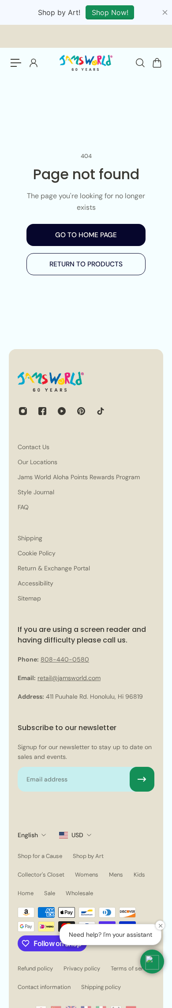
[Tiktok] (100, 411)
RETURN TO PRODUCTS (86, 264)
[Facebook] (42, 411)
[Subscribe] (142, 779)
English (28, 835)
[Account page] (33, 63)
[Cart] (156, 63)
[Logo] (86, 62)
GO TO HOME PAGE (86, 235)
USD (77, 835)
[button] (152, 961)
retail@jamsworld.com (69, 678)
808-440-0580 (65, 659)
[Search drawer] (139, 63)
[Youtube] (61, 411)
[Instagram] (23, 411)
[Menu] (16, 62)
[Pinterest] (81, 411)
